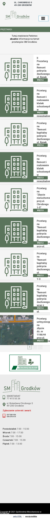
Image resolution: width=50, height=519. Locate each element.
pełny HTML (17, 516)
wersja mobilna (31, 516)
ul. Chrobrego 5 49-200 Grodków (23, 3)
